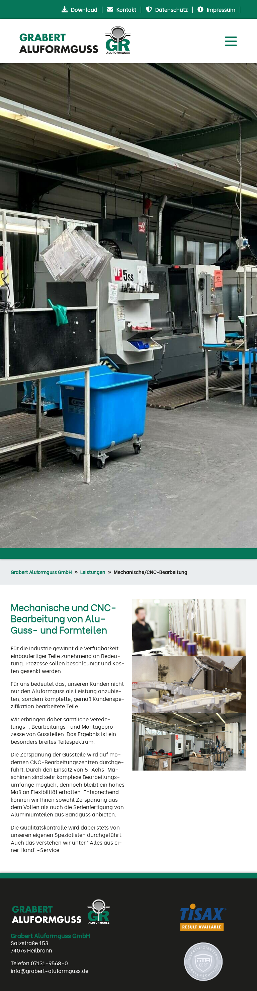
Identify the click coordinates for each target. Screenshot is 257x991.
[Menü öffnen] (231, 40)
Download (84, 9)
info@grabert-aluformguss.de (49, 971)
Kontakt (126, 9)
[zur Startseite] (77, 41)
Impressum (221, 9)
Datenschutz (171, 9)
